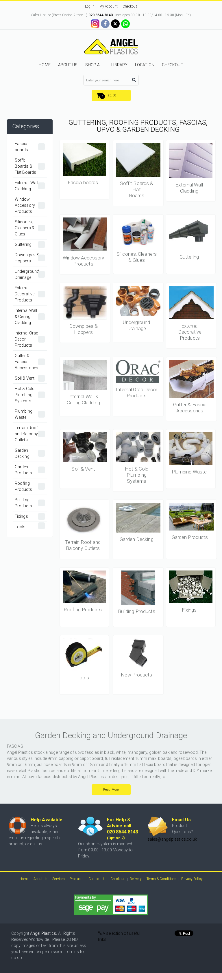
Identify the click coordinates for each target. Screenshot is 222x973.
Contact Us (97, 879)
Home (23, 879)
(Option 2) (116, 838)
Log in (90, 6)
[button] (111, 95)
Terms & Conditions (162, 879)
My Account (108, 6)
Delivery (136, 879)
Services (58, 879)
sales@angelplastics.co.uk (172, 839)
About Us (41, 879)
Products (77, 879)
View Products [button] (84, 162)
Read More (111, 789)
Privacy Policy (191, 879)
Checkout (130, 6)
